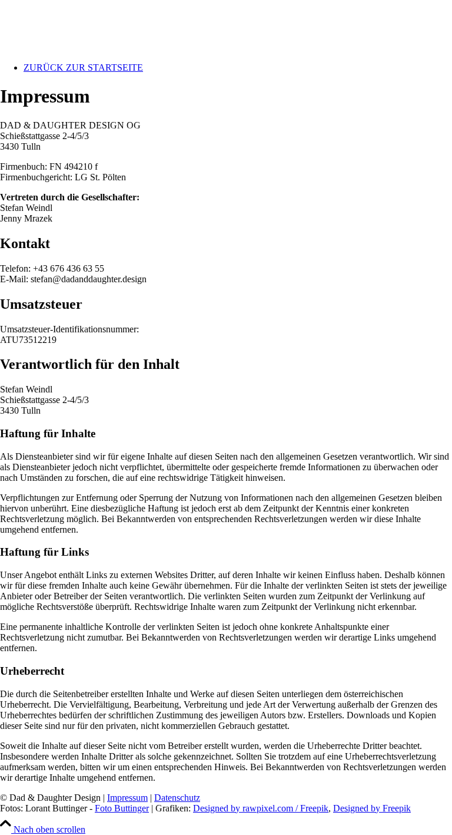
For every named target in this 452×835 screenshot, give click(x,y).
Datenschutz (177, 798)
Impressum (127, 798)
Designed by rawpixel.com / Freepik (260, 808)
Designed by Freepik (372, 808)
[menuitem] (238, 67)
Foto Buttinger (122, 808)
